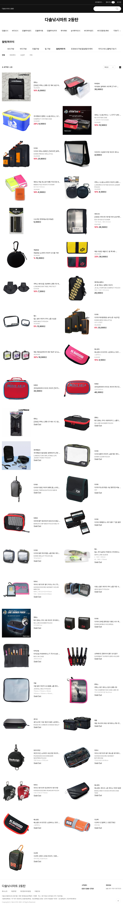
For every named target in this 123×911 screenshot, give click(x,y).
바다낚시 (15, 31)
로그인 (119, 2)
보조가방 (10, 49)
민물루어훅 (39, 31)
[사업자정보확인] (26, 899)
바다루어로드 (88, 31)
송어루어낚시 (75, 31)
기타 (31, 55)
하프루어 (12, 55)
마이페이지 (98, 2)
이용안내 (37, 891)
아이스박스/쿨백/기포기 (107, 49)
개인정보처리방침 (25, 891)
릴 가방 (47, 49)
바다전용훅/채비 (103, 31)
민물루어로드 (26, 31)
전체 (3, 55)
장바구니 (110, 2)
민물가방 (35, 49)
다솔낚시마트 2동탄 (61, 19)
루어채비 (64, 31)
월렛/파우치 (60, 49)
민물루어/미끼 (52, 31)
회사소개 (4, 891)
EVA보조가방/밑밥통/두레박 (82, 49)
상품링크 (31, 87)
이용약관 (13, 891)
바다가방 (23, 49)
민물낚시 (5, 31)
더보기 (116, 31)
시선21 (22, 55)
